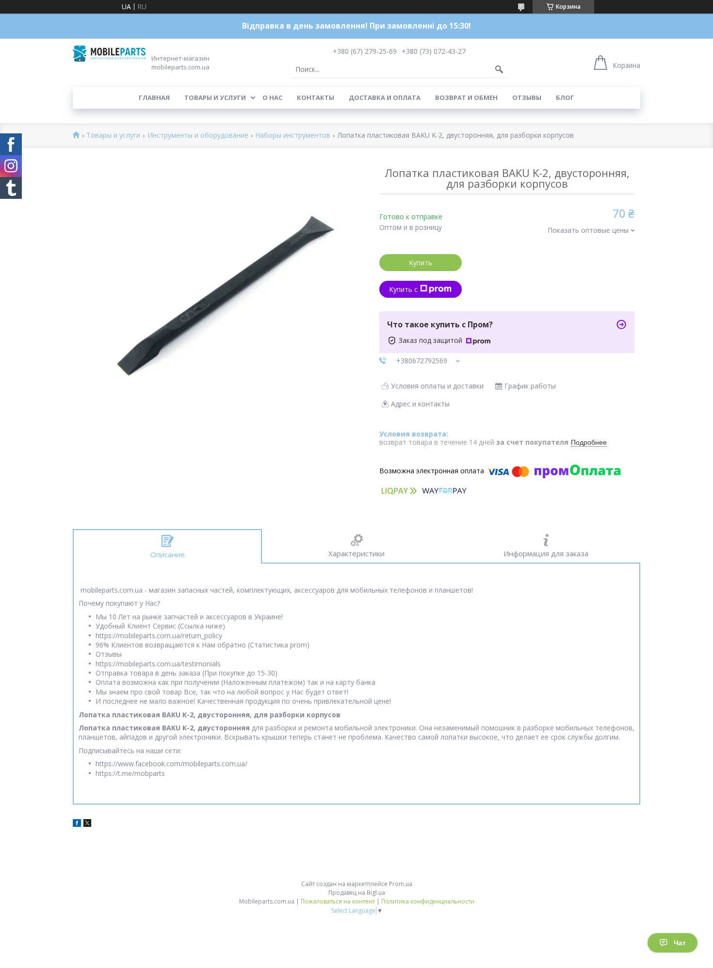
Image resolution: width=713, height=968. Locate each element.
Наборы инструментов (292, 135)
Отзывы (526, 97)
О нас (272, 97)
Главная (154, 97)
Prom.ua (400, 884)
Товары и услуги (215, 97)
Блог (565, 97)
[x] (87, 824)
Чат (680, 943)
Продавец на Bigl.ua (356, 892)
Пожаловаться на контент (338, 901)
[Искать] (499, 69)
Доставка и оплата (385, 97)
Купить (420, 262)
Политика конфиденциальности (427, 901)
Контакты (315, 97)
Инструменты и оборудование (197, 135)
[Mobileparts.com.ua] (109, 54)
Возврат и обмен (466, 97)
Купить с (403, 289)
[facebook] (77, 824)
